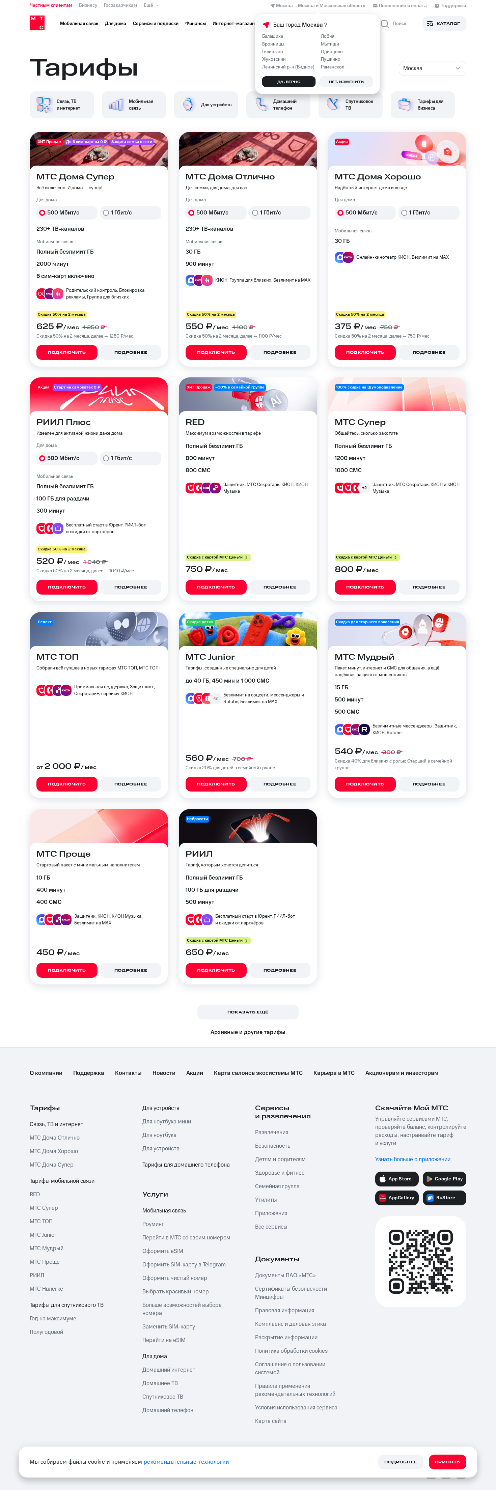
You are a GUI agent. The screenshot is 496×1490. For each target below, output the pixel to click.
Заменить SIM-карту (168, 1327)
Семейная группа (277, 1186)
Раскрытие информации (286, 1338)
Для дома (154, 1356)
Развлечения (271, 1132)
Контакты (128, 1073)
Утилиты (266, 1200)
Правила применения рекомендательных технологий (295, 1390)
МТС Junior (43, 1235)
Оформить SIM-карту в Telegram (184, 1265)
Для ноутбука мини (166, 1122)
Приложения (271, 1213)
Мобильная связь (164, 1211)
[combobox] (432, 68)
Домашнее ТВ (160, 1383)
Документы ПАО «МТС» (285, 1275)
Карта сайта (270, 1421)
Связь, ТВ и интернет (56, 1124)
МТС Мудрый (46, 1248)
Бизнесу (88, 5)
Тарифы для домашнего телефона (186, 1165)
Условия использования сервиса (296, 1408)
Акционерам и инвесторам (401, 1073)
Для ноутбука (159, 1135)
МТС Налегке (46, 1289)
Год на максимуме (53, 1319)
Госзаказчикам (120, 5)
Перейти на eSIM (164, 1340)
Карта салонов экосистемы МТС (258, 1073)
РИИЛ (37, 1275)
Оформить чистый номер (174, 1278)
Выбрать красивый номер (175, 1292)
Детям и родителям (280, 1159)
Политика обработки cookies (291, 1351)
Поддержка (88, 1073)
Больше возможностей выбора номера (182, 1309)
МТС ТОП (41, 1221)
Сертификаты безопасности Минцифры (291, 1293)
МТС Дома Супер (52, 1165)
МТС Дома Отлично (55, 1138)
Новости (164, 1073)
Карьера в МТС (334, 1073)
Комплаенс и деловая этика (290, 1324)
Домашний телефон (167, 1410)
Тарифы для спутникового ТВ (67, 1305)
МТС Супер (44, 1208)
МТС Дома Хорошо (54, 1151)
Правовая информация (284, 1311)
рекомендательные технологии (186, 1462)
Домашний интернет (168, 1370)
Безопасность (272, 1146)
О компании (46, 1073)
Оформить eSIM (162, 1251)
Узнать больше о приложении (412, 1159)
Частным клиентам (51, 5)
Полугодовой (46, 1332)
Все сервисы (271, 1227)
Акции (194, 1073)
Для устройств (161, 1108)
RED (35, 1195)
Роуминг (153, 1224)
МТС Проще (45, 1262)
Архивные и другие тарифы (248, 1032)
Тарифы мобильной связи (62, 1181)
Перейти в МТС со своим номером (186, 1238)
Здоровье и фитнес (279, 1173)
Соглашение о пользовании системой (290, 1368)
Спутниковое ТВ (162, 1397)
